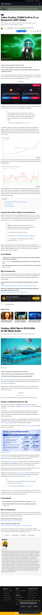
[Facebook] (27, 0)
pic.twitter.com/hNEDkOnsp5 (29, 235)
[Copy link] (40, 31)
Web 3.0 (34, 593)
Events (17, 590)
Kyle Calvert (10, 27)
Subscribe (36, 298)
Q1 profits (35, 75)
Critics (12, 216)
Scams (33, 599)
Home (1, 12)
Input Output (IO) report (27, 406)
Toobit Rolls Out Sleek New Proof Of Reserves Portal (20, 322)
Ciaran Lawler (22, 27)
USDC (37, 129)
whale (27, 386)
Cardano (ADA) (6, 379)
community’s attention (5, 456)
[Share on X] (31, 31)
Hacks (29, 599)
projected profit (14, 108)
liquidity (17, 275)
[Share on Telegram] (38, 31)
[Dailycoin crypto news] (6, 4)
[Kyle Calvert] (2, 28)
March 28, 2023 (28, 486)
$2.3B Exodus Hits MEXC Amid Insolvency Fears (35, 321)
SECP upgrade (8, 389)
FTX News (33, 597)
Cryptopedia (22, 590)
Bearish (29, 606)
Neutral (36, 606)
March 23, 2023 (18, 240)
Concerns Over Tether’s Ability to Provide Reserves (16, 201)
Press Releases (6, 595)
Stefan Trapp (30, 27)
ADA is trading (13, 490)
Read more (4, 573)
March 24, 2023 (26, 123)
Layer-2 (17, 419)
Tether (2, 75)
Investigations (31, 590)
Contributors (6, 593)
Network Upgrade (31, 535)
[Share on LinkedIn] (36, 31)
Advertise (5, 590)
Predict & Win (36, 85)
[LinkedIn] (31, 0)
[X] (34, 0)
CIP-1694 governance (7, 422)
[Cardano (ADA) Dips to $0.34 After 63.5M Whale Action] (5, 547)
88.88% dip (33, 492)
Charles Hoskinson (21, 472)
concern (33, 215)
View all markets (12, 85)
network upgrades (13, 461)
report (9, 411)
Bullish (23, 606)
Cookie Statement (19, 597)
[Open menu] (40, 4)
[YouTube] (29, 0)
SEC (2, 14)
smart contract (25, 456)
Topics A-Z (18, 593)
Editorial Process (7, 597)
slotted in (37, 468)
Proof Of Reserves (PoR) (9, 304)
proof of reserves (10, 220)
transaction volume (30, 425)
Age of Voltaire (27, 476)
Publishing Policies (7, 599)
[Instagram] (32, 0)
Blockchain (7, 535)
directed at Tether (6, 267)
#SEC (11, 225)
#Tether (21, 232)
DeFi (36, 595)
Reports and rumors (6, 261)
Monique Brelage (5, 336)
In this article (4, 198)
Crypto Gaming (31, 595)
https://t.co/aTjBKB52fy (17, 483)
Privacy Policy (19, 599)
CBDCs (29, 597)
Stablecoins (4, 12)
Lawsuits (30, 593)
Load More (21, 579)
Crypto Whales (23, 535)
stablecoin (26, 78)
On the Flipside (8, 203)
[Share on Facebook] (33, 31)
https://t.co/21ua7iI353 (18, 235)
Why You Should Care (9, 205)
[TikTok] (26, 0)
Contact (10, 590)
